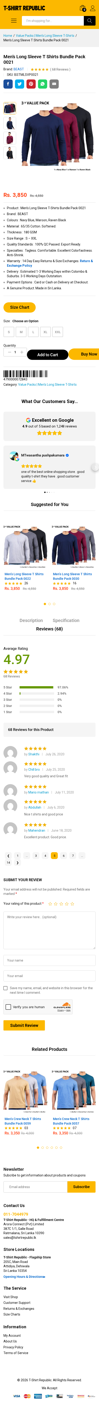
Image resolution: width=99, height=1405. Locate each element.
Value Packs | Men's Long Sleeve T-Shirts (47, 384)
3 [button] (54, 604)
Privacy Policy (13, 1347)
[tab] (31, 622)
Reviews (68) (49, 629)
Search (90, 21)
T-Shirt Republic (40, 1380)
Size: (20, 321)
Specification (66, 620)
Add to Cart (47, 354)
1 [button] (45, 604)
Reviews (60, 69)
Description (31, 620)
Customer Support (16, 1303)
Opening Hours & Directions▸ (24, 1276)
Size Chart (19, 307)
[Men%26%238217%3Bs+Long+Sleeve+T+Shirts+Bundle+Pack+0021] (19, 84)
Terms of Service (15, 1353)
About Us (10, 1341)
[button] (3, 467)
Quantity (9, 345)
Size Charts (11, 1314)
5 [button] (56, 1148)
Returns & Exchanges (18, 1308)
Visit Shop (10, 1297)
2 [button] (49, 604)
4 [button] (52, 1148)
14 (8, 862)
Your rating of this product (23, 903)
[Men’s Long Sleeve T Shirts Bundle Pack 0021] (8, 84)
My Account (12, 1335)
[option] (25, 559)
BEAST (19, 69)
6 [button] (61, 1148)
